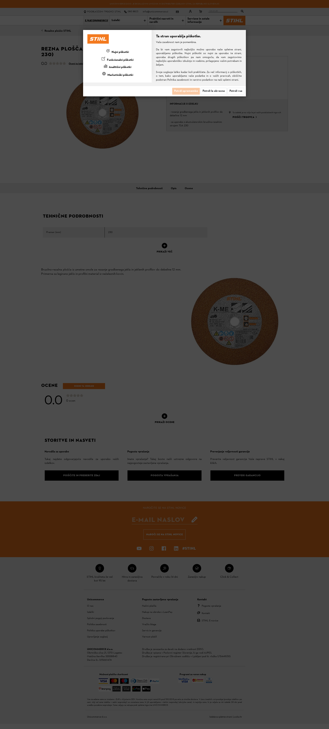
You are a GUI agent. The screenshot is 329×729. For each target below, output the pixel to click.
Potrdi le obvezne (214, 91)
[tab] (117, 51)
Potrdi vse (235, 91)
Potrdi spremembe (186, 91)
